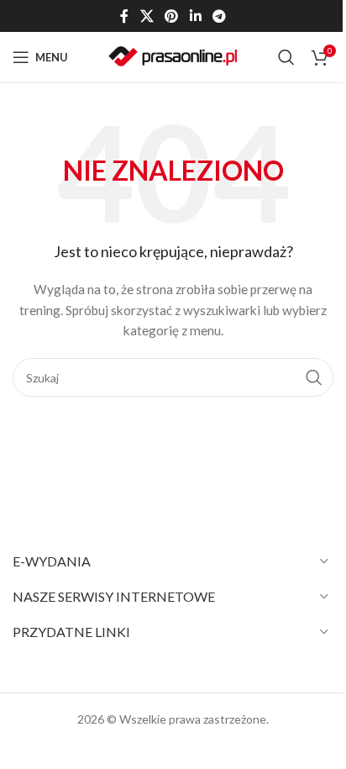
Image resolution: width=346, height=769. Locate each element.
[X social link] (146, 16)
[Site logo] (172, 56)
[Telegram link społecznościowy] (219, 16)
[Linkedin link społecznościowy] (195, 16)
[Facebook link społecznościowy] (124, 16)
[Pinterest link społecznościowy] (172, 16)
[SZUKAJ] (314, 377)
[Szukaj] (286, 57)
